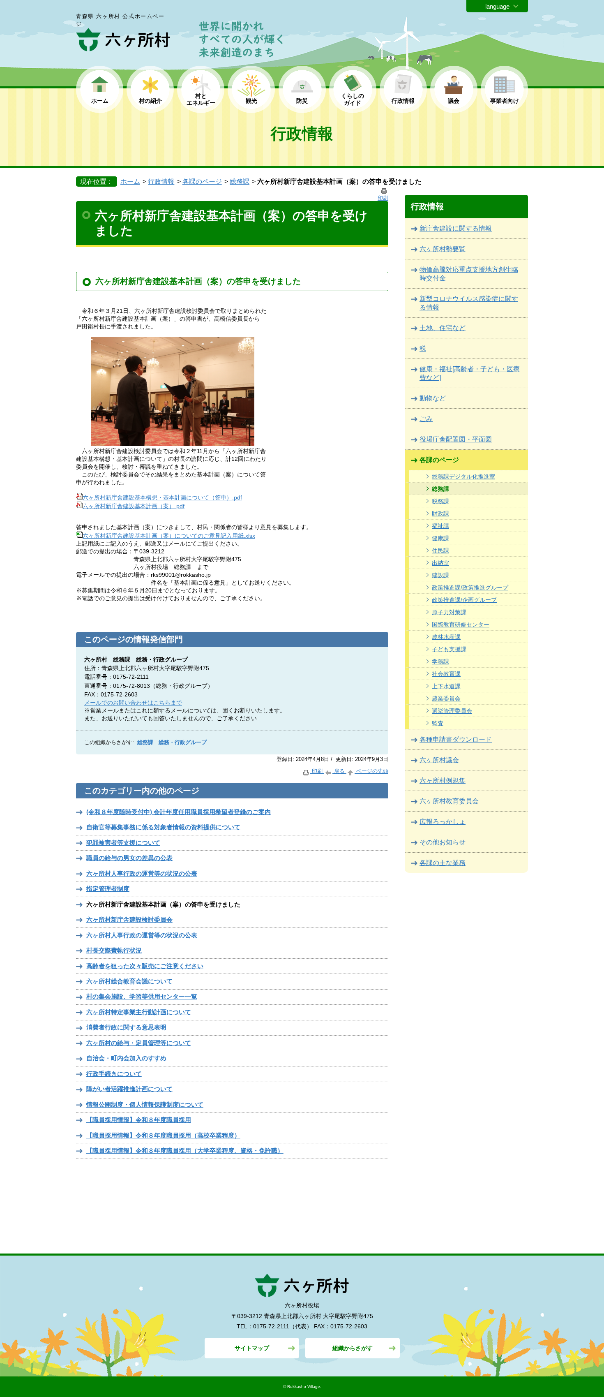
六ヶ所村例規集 (443, 780)
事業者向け (504, 100)
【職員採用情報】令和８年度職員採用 (138, 1119)
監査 (437, 723)
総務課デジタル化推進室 (463, 476)
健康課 (440, 538)
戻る (339, 771)
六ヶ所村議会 (439, 759)
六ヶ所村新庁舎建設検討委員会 (129, 919)
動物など (433, 398)
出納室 (440, 563)
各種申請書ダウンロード (456, 739)
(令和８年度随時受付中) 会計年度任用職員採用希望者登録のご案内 (178, 811)
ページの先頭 (371, 771)
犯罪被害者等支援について (123, 842)
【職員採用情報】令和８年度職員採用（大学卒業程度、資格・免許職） (185, 1150)
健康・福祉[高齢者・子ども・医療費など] (470, 373)
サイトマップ (252, 1348)
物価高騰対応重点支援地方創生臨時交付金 (469, 274)
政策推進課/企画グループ (464, 600)
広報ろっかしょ (443, 821)
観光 (251, 100)
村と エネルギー (201, 99)
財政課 (440, 513)
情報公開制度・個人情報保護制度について (144, 1104)
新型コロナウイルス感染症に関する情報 (469, 303)
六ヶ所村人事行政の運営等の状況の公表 (141, 873)
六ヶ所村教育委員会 (449, 801)
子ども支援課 (449, 649)
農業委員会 (446, 698)
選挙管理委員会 (452, 711)
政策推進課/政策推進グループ (470, 587)
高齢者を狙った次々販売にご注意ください (144, 965)
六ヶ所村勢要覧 (443, 248)
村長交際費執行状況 (114, 950)
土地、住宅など (443, 327)
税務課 (440, 501)
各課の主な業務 (443, 862)
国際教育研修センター (460, 624)
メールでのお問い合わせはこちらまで (133, 702)
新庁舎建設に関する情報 (456, 228)
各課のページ (202, 181)
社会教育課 (446, 674)
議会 (453, 100)
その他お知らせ (443, 842)
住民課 (440, 550)
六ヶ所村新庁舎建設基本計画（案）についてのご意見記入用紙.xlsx (169, 535)
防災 (302, 100)
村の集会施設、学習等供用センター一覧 (141, 996)
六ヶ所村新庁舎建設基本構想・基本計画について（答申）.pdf (162, 497)
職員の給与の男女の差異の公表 (129, 857)
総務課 (239, 181)
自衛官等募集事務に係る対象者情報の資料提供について (163, 826)
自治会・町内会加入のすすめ (126, 1058)
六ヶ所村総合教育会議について (129, 981)
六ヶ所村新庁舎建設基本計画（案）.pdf (133, 506)
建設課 (440, 575)
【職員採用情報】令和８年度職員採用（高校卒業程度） (163, 1135)
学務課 (440, 661)
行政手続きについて (114, 1073)
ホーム (99, 100)
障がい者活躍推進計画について (129, 1088)
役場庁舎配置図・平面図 (456, 439)
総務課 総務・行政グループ (172, 742)
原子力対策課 (449, 612)
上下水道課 (446, 686)
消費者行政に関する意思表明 (126, 1027)
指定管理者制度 (107, 888)
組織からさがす (352, 1348)
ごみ (426, 418)
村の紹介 (150, 100)
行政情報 (403, 100)
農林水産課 (446, 637)
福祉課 (440, 526)
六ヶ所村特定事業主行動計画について (138, 1011)
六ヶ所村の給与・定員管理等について (138, 1042)
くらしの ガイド (352, 99)
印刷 (317, 771)
